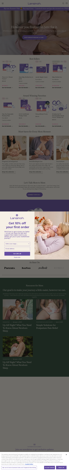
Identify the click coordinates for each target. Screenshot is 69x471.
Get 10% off (17, 253)
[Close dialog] (67, 213)
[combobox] (17, 244)
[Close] (66, 454)
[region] (34, 461)
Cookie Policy (29, 464)
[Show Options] (28, 244)
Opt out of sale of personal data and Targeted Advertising (19, 467)
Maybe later (17, 257)
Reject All (61, 467)
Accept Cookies (49, 467)
